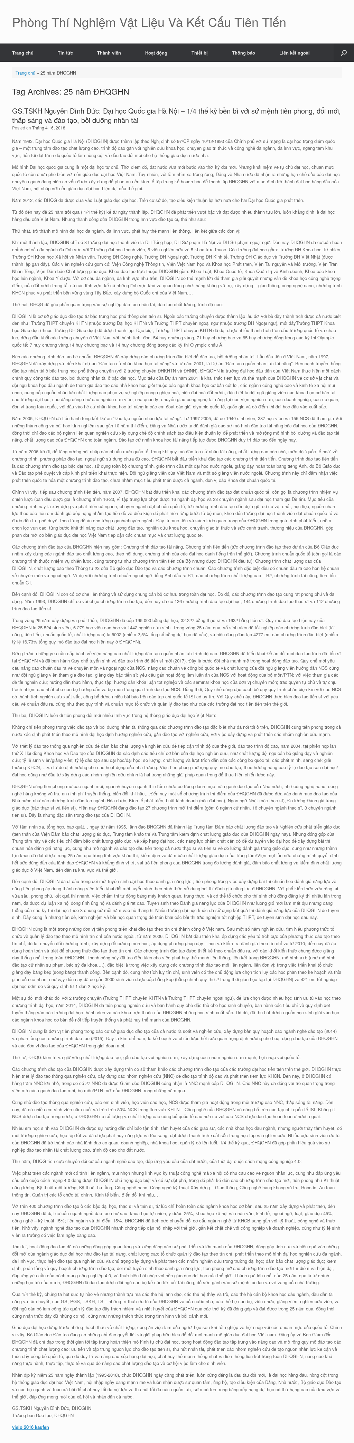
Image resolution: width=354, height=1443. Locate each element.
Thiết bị (200, 52)
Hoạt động (156, 52)
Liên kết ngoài (294, 52)
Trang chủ (23, 52)
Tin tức (65, 52)
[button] (344, 52)
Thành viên (109, 52)
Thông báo (243, 52)
